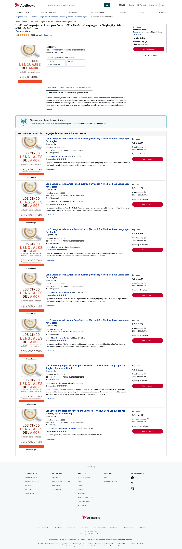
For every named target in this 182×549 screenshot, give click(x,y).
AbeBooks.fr (70, 528)
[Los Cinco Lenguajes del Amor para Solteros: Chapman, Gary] (31, 402)
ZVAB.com (141, 528)
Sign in (131, 5)
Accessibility (82, 505)
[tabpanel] (87, 101)
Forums (80, 489)
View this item (138, 34)
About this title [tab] (67, 87)
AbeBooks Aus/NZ (99, 528)
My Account (141, 5)
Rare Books (73, 12)
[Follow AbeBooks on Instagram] (132, 489)
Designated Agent (84, 501)
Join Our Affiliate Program (61, 481)
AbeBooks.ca (114, 528)
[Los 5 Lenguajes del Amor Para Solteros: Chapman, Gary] (31, 175)
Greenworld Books (59, 383)
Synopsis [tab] (52, 87)
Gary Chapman (40, 123)
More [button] (50, 109)
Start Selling (162, 12)
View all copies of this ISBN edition (60, 57)
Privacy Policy (82, 493)
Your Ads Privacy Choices (86, 497)
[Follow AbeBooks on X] (132, 483)
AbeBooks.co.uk (42, 528)
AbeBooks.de (57, 528)
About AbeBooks (84, 477)
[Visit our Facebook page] (132, 478)
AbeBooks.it (84, 528)
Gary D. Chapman (56, 123)
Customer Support (110, 481)
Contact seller (50, 169)
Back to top (91, 467)
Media (80, 481)
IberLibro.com (128, 528)
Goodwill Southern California (63, 428)
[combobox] (74, 5)
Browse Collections (48, 12)
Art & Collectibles (98, 12)
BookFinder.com (91, 533)
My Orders (28, 489)
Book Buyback (57, 485)
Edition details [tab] (84, 87)
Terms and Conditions (124, 540)
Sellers (141, 12)
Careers (80, 485)
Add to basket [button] (149, 49)
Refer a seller (56, 489)
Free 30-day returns (149, 55)
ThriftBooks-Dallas (59, 156)
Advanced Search (22, 12)
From (54, 63)
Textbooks (121, 12)
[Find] (107, 5)
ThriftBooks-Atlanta (60, 202)
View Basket (29, 493)
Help (162, 5)
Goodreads (48, 35)
